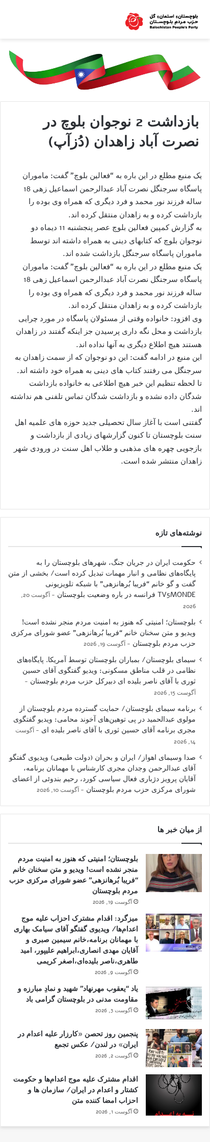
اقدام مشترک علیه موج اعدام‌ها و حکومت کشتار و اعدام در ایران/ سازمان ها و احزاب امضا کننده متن (75, 1089)
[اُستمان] (161, 19)
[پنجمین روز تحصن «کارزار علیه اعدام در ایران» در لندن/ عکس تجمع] (174, 1048)
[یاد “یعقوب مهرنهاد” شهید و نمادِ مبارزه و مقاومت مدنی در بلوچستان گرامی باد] (174, 1003)
